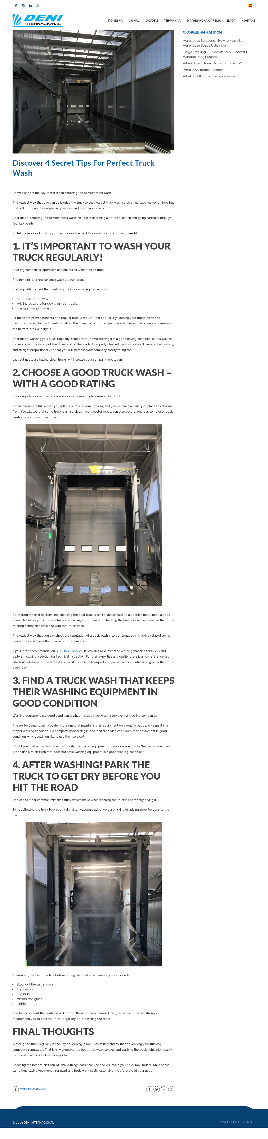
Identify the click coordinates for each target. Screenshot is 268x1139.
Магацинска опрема (204, 20)
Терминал (172, 20)
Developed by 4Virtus (237, 1122)
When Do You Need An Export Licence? (212, 63)
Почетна (115, 20)
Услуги (152, 20)
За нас (134, 20)
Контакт (248, 20)
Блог (231, 20)
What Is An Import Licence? (203, 70)
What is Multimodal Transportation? (209, 76)
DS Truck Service (71, 651)
